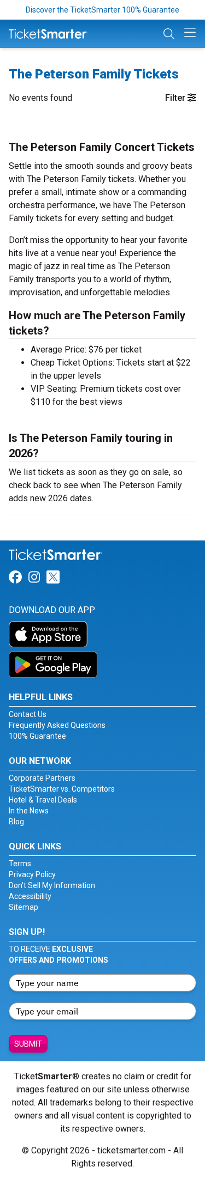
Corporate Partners (42, 778)
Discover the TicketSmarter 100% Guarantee (102, 9)
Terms (20, 863)
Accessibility (30, 896)
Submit (28, 1044)
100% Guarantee (37, 736)
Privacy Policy (32, 874)
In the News (29, 810)
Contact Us (27, 714)
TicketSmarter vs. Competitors (62, 789)
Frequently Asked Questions (57, 725)
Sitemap (23, 907)
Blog (16, 821)
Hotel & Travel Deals (43, 799)
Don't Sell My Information (52, 885)
